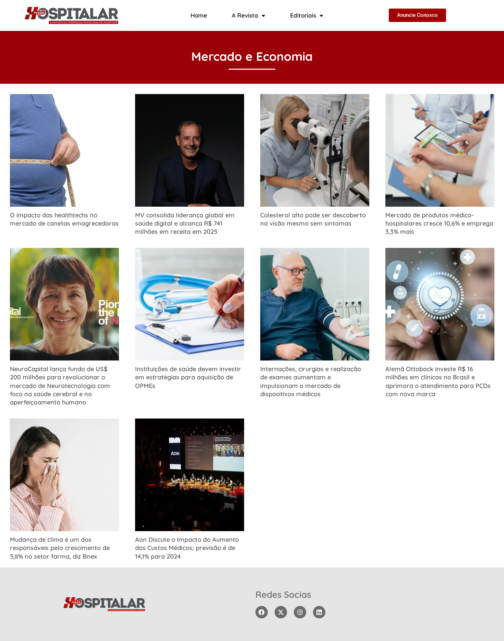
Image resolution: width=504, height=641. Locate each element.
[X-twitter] (281, 612)
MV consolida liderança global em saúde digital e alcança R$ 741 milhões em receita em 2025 (185, 223)
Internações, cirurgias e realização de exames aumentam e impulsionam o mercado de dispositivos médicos (310, 381)
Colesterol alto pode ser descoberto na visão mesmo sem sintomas (313, 219)
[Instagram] (300, 612)
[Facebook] (261, 612)
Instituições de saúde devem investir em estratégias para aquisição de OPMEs (188, 377)
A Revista (245, 15)
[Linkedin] (319, 612)
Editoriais (303, 15)
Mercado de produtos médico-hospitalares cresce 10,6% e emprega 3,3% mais (439, 223)
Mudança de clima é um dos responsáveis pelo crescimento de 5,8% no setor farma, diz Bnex (60, 548)
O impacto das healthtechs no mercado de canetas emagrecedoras (64, 219)
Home (199, 15)
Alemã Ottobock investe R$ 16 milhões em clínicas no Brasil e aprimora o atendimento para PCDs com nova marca (438, 381)
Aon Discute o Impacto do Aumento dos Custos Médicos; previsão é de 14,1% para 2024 (187, 548)
